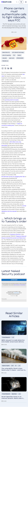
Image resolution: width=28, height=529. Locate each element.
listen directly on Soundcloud (19, 284)
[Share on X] (5, 68)
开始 (21, 1)
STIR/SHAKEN (20, 58)
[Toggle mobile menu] (26, 2)
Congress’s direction (15, 234)
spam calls (11, 58)
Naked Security (6, 52)
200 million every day (15, 142)
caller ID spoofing (6, 55)
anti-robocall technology (18, 52)
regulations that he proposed (9, 211)
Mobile (19, 55)
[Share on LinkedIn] (8, 68)
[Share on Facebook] (11, 68)
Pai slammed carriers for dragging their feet (13, 176)
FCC (14, 55)
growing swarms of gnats (12, 100)
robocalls (4, 58)
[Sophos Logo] (6, 1)
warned (24, 205)
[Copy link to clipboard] (2, 68)
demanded (4, 145)
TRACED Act (5, 60)
